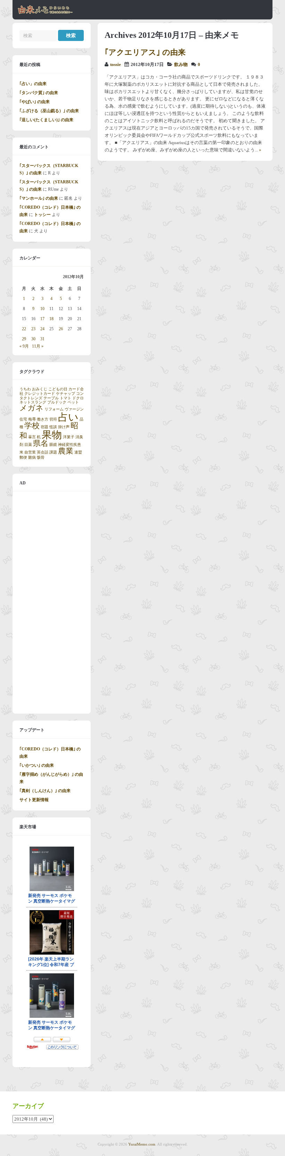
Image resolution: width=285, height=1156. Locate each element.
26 (61, 328)
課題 (53, 452)
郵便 (23, 457)
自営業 (30, 452)
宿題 (44, 427)
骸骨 (40, 457)
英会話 (42, 452)
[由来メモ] (45, 12)
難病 (32, 457)
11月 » (37, 346)
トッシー (42, 214)
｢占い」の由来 (33, 83)
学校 (32, 426)
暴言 (32, 437)
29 (24, 338)
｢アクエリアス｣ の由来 (145, 52)
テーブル (51, 398)
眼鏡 (53, 445)
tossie (115, 64)
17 (42, 318)
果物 (52, 434)
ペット (73, 402)
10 (42, 308)
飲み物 (181, 64)
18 (51, 318)
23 (33, 328)
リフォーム (54, 409)
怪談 (53, 427)
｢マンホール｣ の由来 (38, 198)
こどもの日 (57, 389)
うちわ (25, 389)
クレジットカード (39, 394)
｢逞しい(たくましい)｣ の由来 (46, 119)
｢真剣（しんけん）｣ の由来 (45, 790)
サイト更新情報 (34, 799)
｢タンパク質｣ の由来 (38, 92)
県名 (40, 443)
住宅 (23, 419)
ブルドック (56, 402)
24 (42, 328)
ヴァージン (74, 409)
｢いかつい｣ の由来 (36, 765)
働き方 (42, 419)
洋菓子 (68, 437)
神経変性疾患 (69, 445)
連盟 (78, 452)
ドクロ (78, 398)
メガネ (31, 408)
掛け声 (64, 427)
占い (68, 417)
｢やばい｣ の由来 (34, 101)
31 (42, 338)
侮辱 (32, 419)
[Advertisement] (51, 602)
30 (33, 338)
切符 (53, 419)
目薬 (28, 445)
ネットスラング (32, 402)
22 (24, 328)
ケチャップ (65, 394)
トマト (65, 398)
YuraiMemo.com (141, 1144)
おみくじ (39, 389)
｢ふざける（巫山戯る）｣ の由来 (49, 110)
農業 (65, 451)
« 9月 (24, 346)
